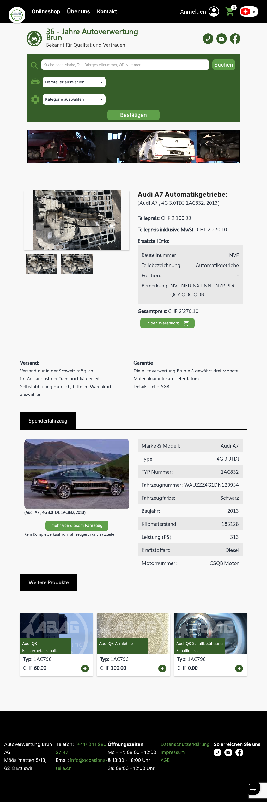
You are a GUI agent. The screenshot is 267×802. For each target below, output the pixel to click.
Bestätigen (133, 115)
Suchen (223, 65)
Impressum (173, 752)
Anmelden (193, 11)
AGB (165, 760)
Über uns (78, 11)
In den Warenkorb (162, 323)
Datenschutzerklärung (185, 744)
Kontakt (107, 11)
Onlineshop (46, 11)
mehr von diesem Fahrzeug (76, 525)
